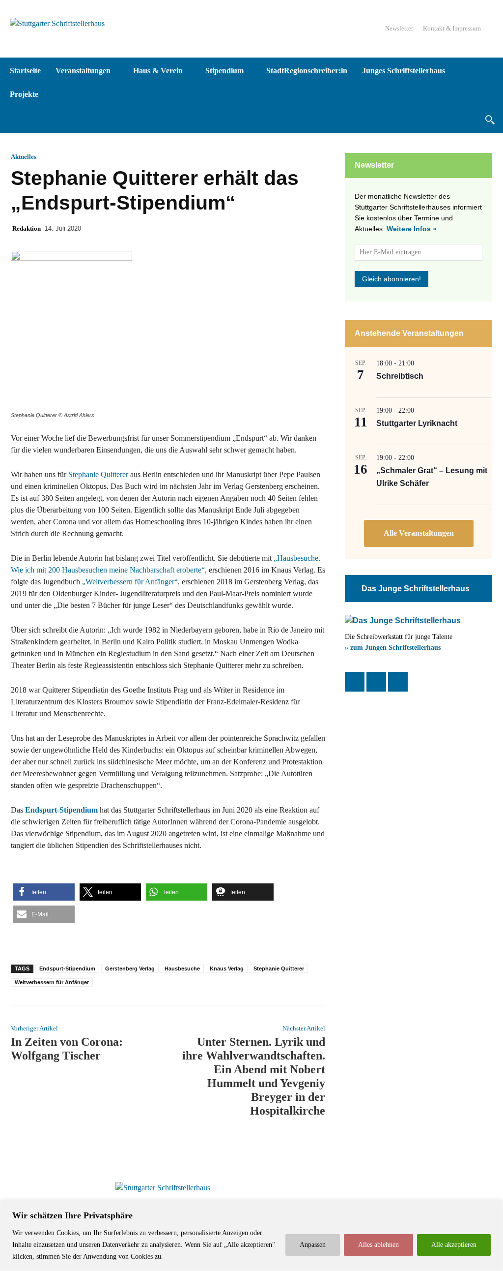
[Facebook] (354, 682)
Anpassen (313, 1244)
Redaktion (26, 228)
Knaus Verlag (227, 968)
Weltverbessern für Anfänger (52, 982)
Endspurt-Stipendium (67, 968)
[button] (489, 119)
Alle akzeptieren (453, 1244)
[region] (251, 1236)
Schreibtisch (399, 376)
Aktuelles (23, 156)
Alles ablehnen (378, 1244)
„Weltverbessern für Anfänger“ (130, 581)
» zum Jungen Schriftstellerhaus (393, 647)
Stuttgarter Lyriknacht (416, 423)
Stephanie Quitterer (98, 474)
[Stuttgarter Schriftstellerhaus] (163, 1188)
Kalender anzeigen (419, 533)
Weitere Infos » (412, 229)
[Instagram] (376, 682)
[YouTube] (398, 682)
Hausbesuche (182, 968)
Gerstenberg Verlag (130, 968)
